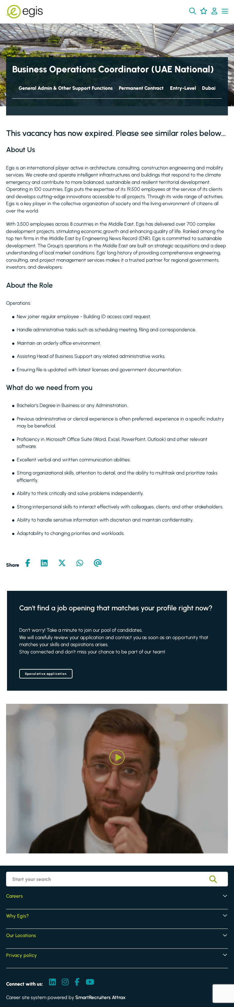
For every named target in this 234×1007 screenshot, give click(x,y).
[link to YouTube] (90, 982)
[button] (192, 11)
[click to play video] (117, 757)
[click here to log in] (214, 12)
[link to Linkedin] (52, 982)
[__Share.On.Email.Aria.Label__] (98, 563)
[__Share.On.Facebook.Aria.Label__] (27, 563)
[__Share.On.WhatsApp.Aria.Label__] (79, 563)
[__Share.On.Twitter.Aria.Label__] (62, 563)
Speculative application (46, 674)
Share (12, 565)
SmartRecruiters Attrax (100, 997)
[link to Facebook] (77, 982)
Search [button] (217, 879)
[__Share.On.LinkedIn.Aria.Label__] (44, 563)
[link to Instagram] (65, 982)
